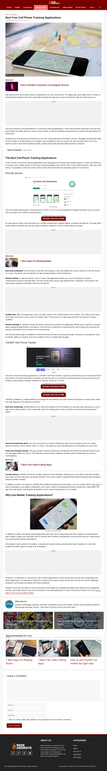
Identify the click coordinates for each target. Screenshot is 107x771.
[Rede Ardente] (53, 2)
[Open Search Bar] (99, 7)
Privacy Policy (63, 766)
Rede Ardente (57, 607)
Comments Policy (83, 766)
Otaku (9, 7)
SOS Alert (96, 484)
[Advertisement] (53, 114)
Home (7, 14)
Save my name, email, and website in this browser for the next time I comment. (40, 720)
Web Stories (67, 7)
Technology (54, 7)
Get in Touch (81, 7)
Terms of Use (73, 766)
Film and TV (27, 7)
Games (17, 7)
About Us (93, 766)
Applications (41, 7)
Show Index (27, 150)
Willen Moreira (21, 601)
